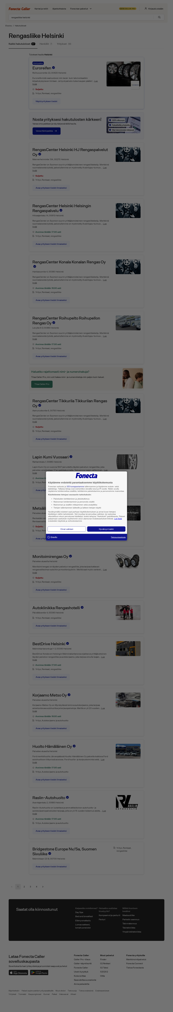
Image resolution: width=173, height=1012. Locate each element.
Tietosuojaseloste (118, 537)
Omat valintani (66, 529)
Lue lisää (118, 518)
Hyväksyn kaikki (106, 529)
